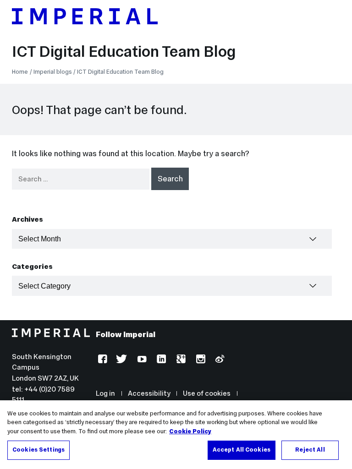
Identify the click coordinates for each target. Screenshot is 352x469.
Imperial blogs (52, 71)
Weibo (219, 360)
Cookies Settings (38, 449)
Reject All (309, 449)
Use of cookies (207, 393)
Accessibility (149, 393)
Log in (105, 393)
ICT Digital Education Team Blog (124, 51)
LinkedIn (160, 360)
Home (20, 71)
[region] (176, 434)
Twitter (121, 360)
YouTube (141, 360)
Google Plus (180, 360)
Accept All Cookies (241, 449)
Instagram (199, 360)
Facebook (101, 360)
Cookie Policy (190, 431)
